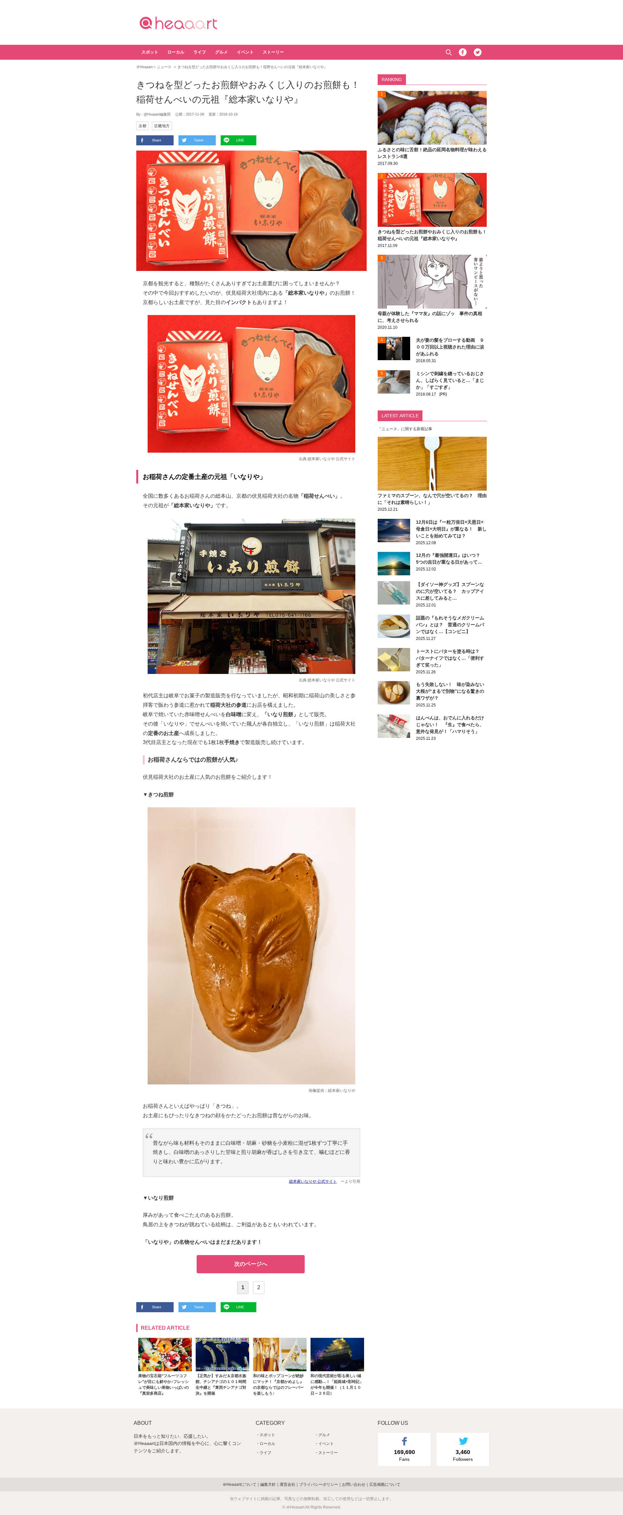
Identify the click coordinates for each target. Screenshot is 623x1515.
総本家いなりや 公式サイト (331, 459)
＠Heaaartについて (239, 1484)
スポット (149, 52)
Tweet (198, 140)
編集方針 (268, 1484)
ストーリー (273, 52)
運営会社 (287, 1484)
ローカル (175, 52)
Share (156, 140)
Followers (463, 1455)
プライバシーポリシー (318, 1484)
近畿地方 (162, 126)
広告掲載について (384, 1484)
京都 (142, 126)
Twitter (478, 52)
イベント (245, 52)
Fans (404, 1455)
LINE (240, 140)
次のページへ (250, 1264)
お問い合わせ (353, 1484)
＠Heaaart (189, 22)
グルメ (221, 52)
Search (449, 52)
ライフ (199, 52)
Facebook (463, 52)
